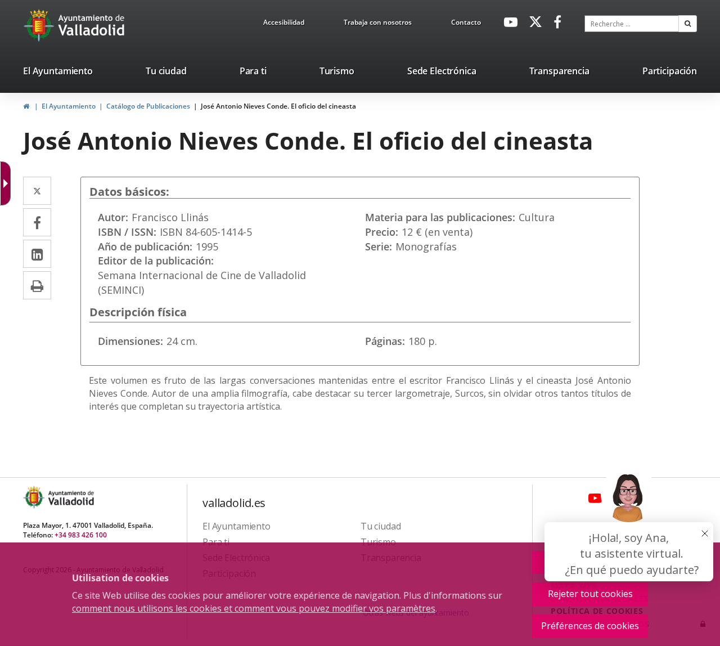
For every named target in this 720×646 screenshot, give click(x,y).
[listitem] (58, 73)
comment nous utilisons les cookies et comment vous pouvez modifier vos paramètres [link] (253, 608)
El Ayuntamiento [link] (69, 106)
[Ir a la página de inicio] (40, 25)
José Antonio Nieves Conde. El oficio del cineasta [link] (278, 106)
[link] (283, 24)
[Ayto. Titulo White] (91, 25)
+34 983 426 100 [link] (81, 535)
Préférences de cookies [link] (590, 626)
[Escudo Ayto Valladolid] (35, 497)
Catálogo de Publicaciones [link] (148, 106)
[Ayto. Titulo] (70, 497)
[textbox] (631, 23)
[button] (687, 23)
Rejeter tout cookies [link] (590, 593)
